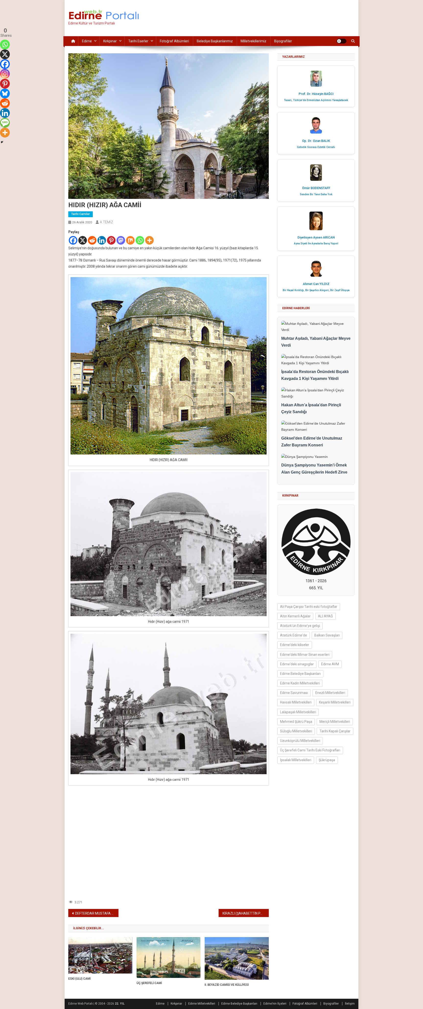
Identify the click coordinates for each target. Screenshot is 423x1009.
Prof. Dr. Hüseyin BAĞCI (316, 94)
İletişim (350, 1003)
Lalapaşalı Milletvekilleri (298, 712)
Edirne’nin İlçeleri (274, 1003)
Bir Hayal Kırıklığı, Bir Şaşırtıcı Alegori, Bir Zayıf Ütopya (316, 290)
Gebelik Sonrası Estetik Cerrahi (316, 147)
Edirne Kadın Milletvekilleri (300, 683)
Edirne (87, 41)
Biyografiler (283, 41)
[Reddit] (92, 240)
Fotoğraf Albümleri (174, 41)
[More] (149, 240)
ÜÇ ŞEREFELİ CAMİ (149, 983)
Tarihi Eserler (138, 41)
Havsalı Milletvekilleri (296, 702)
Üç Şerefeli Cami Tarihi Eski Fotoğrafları (310, 750)
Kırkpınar (110, 41)
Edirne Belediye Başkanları (300, 674)
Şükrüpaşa (327, 760)
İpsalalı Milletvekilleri (295, 760)
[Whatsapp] (140, 240)
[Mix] (130, 240)
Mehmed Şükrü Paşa (296, 722)
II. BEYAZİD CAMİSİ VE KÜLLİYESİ (227, 984)
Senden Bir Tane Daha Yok (316, 194)
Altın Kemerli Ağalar (295, 616)
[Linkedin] (101, 240)
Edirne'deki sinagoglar (297, 664)
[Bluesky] (5, 93)
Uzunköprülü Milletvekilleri (300, 741)
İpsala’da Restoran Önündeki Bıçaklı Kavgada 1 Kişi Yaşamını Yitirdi (315, 375)
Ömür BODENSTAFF (316, 188)
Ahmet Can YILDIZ (316, 284)
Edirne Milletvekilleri (201, 1003)
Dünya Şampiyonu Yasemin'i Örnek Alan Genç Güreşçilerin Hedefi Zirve (314, 468)
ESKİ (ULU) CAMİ (79, 978)
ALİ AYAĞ (325, 616)
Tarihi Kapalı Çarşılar (335, 731)
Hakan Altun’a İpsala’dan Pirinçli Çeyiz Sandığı (311, 408)
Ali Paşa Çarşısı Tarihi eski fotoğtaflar (308, 607)
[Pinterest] (111, 240)
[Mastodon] (121, 240)
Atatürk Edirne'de (293, 635)
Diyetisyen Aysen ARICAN (316, 237)
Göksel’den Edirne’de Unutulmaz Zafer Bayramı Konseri (311, 441)
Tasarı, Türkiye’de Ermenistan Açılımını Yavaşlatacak (316, 100)
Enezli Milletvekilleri (330, 693)
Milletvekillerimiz (253, 41)
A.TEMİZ (106, 222)
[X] (82, 240)
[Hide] (2, 142)
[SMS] (5, 123)
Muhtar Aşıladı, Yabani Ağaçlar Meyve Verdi (316, 342)
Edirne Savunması (294, 693)
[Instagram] (5, 74)
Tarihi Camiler (80, 214)
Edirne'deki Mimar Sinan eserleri (304, 655)
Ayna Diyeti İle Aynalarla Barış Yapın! (316, 243)
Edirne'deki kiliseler (294, 645)
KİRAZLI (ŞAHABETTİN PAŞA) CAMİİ (246, 913)
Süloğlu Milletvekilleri (296, 731)
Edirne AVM (330, 664)
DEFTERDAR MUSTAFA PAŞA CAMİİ (96, 913)
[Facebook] (73, 240)
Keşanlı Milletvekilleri (335, 702)
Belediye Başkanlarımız (215, 41)
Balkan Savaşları (327, 635)
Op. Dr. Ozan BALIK (316, 141)
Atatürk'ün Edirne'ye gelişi (300, 626)
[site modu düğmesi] (341, 41)
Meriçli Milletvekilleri (334, 722)
